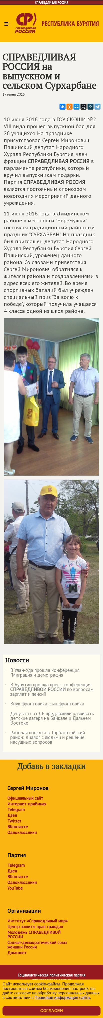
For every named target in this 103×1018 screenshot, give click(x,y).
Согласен (51, 1011)
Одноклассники (22, 832)
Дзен (12, 815)
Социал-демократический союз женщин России (37, 944)
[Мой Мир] (77, 107)
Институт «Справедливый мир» (38, 921)
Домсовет (17, 952)
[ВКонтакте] (63, 107)
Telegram (16, 809)
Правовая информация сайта (62, 997)
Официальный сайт (25, 798)
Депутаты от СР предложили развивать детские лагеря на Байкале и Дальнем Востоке (49, 718)
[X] (83, 107)
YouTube (15, 888)
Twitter (14, 821)
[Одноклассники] (69, 107)
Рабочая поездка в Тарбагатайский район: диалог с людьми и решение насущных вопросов (45, 737)
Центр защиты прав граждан (35, 926)
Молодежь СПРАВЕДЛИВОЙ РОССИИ (34, 934)
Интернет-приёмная (27, 804)
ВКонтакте (18, 826)
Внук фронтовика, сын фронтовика (44, 704)
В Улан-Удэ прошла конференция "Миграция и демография (42, 673)
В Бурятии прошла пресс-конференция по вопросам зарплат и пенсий (49, 689)
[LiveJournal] (91, 107)
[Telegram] (97, 107)
